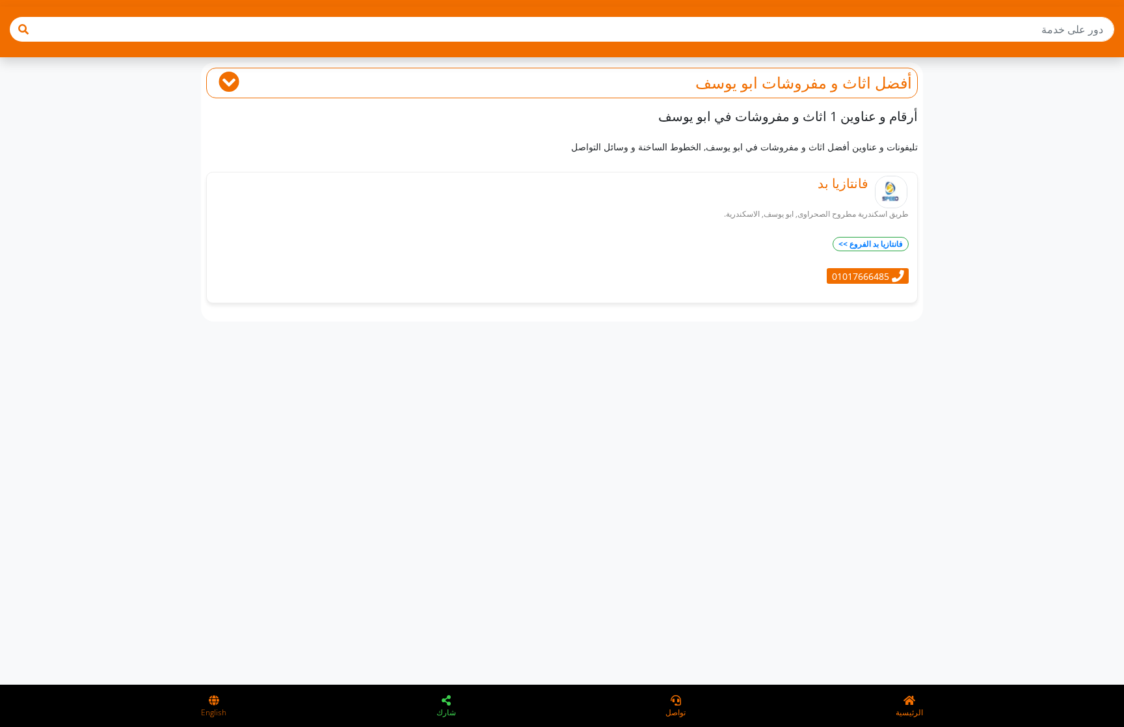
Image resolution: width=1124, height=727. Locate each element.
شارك (446, 712)
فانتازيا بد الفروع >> (870, 243)
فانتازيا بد (843, 183)
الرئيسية (909, 712)
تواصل (675, 712)
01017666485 (862, 275)
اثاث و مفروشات (816, 82)
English (213, 712)
